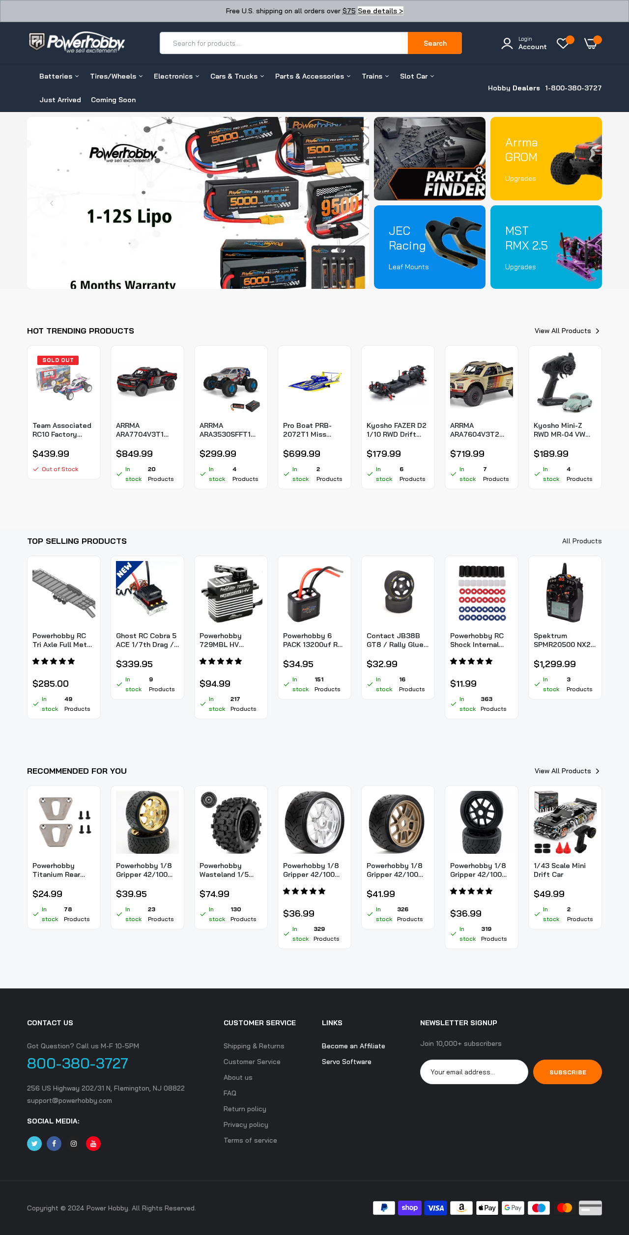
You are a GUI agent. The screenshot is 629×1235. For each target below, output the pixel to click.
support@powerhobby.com (69, 1100)
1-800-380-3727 (573, 87)
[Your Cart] (593, 43)
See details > (380, 10)
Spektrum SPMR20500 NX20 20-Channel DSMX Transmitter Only (564, 640)
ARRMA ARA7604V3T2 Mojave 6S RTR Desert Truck (475, 430)
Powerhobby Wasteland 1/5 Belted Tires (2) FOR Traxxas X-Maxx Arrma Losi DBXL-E (227, 870)
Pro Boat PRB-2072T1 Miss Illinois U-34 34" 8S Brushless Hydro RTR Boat (310, 430)
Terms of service (250, 1140)
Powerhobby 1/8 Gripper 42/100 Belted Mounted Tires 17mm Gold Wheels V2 (395, 870)
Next (344, 203)
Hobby (514, 87)
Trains (373, 76)
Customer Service (252, 1061)
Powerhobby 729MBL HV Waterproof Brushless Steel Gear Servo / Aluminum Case (227, 640)
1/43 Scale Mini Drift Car (560, 870)
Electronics (174, 76)
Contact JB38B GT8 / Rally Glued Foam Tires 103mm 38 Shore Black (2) (398, 640)
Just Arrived (60, 99)
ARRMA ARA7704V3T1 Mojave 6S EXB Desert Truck (141, 430)
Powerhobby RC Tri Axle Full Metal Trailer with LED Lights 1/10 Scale (62, 640)
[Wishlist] (565, 43)
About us (238, 1077)
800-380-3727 (77, 1063)
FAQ (230, 1093)
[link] (198, 203)
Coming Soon (113, 99)
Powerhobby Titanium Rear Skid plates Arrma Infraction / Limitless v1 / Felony (62, 870)
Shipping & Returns (254, 1045)
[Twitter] (34, 1143)
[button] (54, 661)
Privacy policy (246, 1124)
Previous (51, 203)
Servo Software (347, 1061)
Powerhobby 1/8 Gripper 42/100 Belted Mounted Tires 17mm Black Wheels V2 (480, 870)
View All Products (563, 330)
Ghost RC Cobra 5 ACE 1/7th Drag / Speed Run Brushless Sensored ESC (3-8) (146, 640)
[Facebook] (54, 1143)
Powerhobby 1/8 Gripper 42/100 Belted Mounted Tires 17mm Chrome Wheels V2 (311, 870)
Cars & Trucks (234, 76)
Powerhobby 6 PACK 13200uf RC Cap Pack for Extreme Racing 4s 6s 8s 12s (313, 640)
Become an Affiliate (353, 1045)
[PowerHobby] (76, 47)
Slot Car (414, 76)
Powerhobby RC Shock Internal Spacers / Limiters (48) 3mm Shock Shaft (481, 640)
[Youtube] (93, 1143)
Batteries (56, 76)
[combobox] (284, 43)
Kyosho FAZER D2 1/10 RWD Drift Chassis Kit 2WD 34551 (397, 430)
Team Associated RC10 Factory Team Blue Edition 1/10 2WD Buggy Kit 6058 (63, 430)
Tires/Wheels (114, 76)
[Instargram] (73, 1143)
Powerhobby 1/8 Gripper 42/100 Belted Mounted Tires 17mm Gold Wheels (144, 870)
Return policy (245, 1108)
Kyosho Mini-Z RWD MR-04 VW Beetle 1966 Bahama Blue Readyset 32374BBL (559, 430)
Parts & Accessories (310, 76)
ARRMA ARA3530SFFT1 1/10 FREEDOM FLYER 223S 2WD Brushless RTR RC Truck (230, 430)
